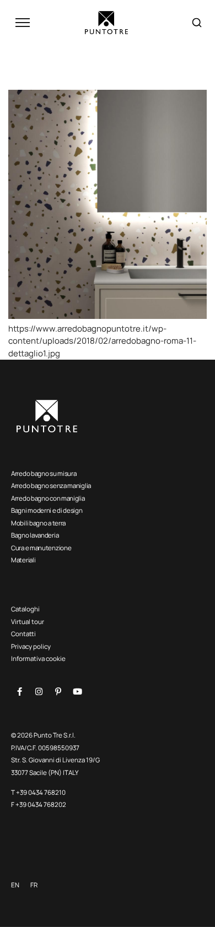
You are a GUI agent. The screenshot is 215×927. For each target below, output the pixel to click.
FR (33, 885)
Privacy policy (31, 646)
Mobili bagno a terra (38, 523)
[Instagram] (38, 692)
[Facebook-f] (19, 692)
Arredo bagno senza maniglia (51, 485)
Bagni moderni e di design (47, 510)
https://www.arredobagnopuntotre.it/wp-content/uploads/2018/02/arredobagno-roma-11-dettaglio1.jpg (102, 341)
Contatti (23, 634)
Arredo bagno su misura (43, 473)
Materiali (23, 560)
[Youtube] (77, 692)
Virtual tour (27, 621)
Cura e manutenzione (41, 548)
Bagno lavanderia (34, 535)
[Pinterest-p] (58, 692)
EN (15, 885)
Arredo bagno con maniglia (48, 498)
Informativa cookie (38, 658)
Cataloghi (25, 609)
